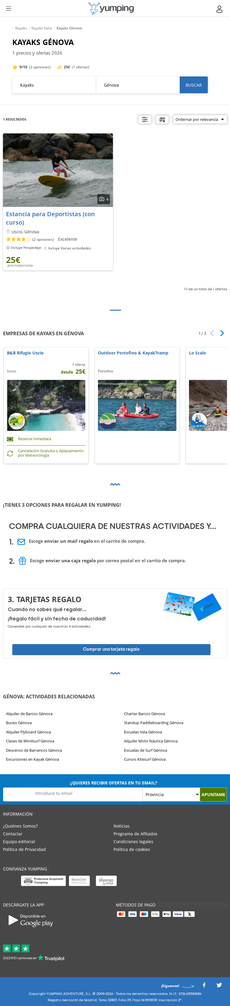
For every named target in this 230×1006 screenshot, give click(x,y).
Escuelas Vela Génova (143, 732)
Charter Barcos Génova (144, 713)
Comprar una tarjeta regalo (111, 649)
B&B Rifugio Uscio (25, 353)
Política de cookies (132, 849)
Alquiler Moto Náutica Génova (151, 741)
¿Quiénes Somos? (20, 826)
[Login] (220, 9)
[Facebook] (204, 987)
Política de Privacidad (24, 849)
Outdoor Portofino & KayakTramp (133, 353)
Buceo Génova (19, 722)
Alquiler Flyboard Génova (28, 732)
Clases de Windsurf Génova (30, 741)
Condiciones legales (133, 841)
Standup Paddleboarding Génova (153, 722)
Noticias (122, 826)
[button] (220, 333)
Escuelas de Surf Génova (145, 750)
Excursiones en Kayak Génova (32, 759)
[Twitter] (219, 987)
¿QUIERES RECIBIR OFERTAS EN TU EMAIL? (113, 783)
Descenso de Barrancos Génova (34, 750)
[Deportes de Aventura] (111, 8)
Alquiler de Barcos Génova (29, 713)
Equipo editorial (19, 841)
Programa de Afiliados (136, 834)
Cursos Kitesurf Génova (145, 759)
